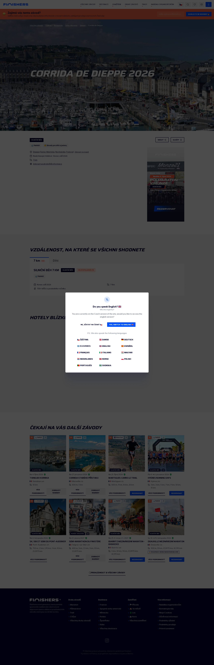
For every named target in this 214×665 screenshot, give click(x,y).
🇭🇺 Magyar (126, 352)
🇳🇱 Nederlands (85, 359)
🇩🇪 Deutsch (127, 339)
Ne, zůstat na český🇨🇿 (91, 324)
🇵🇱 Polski (126, 359)
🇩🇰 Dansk (104, 339)
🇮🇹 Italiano (105, 352)
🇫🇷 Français (83, 352)
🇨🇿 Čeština (82, 339)
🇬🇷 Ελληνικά (84, 346)
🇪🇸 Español (127, 346)
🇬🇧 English (104, 346)
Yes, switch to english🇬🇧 (121, 324)
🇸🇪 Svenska (105, 365)
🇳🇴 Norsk (104, 359)
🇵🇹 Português (84, 365)
